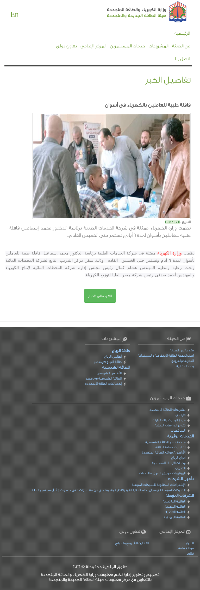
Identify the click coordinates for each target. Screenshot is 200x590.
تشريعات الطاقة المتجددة (167, 410)
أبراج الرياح (178, 457)
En (14, 14)
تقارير (190, 553)
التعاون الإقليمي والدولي (132, 543)
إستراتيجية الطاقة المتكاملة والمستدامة (166, 355)
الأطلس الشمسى (109, 373)
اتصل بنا (182, 58)
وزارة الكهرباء (169, 253)
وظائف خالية (185, 366)
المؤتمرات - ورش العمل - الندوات (162, 473)
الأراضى (180, 415)
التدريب (180, 468)
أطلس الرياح (113, 356)
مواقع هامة (186, 548)
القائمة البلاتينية (174, 501)
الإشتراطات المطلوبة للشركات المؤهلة (158, 485)
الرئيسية (182, 33)
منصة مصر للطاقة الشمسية (165, 442)
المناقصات (178, 430)
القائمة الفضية (175, 512)
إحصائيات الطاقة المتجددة (103, 384)
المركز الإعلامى (93, 46)
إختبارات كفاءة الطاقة (170, 447)
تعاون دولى (66, 46)
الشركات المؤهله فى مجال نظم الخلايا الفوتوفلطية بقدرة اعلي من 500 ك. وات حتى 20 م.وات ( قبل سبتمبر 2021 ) (108, 490)
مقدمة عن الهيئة (182, 350)
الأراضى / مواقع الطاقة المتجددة (163, 452)
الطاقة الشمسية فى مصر (104, 378)
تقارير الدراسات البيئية (170, 425)
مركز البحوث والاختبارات (169, 420)
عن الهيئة (181, 46)
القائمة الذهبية (175, 506)
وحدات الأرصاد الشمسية (168, 463)
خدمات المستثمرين (127, 46)
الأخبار (190, 543)
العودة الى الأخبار (100, 296)
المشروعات (158, 46)
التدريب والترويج (182, 361)
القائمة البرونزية (174, 517)
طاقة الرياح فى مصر (108, 362)
